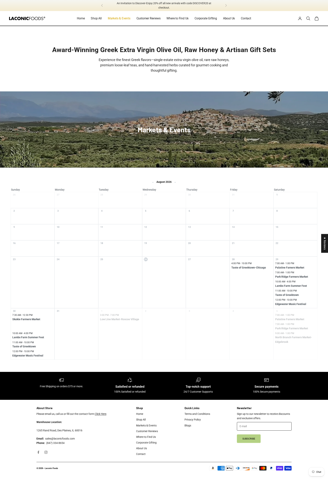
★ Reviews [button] (324, 243)
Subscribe (248, 438)
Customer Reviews (148, 18)
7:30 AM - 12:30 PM (22, 315)
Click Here (100, 413)
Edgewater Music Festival (290, 304)
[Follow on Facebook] (38, 452)
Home (81, 18)
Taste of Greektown (287, 294)
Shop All (96, 18)
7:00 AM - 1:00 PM (284, 263)
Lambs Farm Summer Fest (291, 285)
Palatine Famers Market (289, 267)
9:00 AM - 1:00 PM (284, 333)
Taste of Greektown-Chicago (248, 267)
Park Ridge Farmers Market (291, 276)
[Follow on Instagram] (46, 452)
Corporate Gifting (206, 18)
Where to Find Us (177, 18)
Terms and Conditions (197, 413)
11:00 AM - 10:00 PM (286, 290)
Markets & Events (119, 18)
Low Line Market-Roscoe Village (119, 319)
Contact (246, 18)
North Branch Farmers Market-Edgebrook (293, 339)
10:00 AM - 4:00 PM (285, 281)
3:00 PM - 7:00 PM (109, 315)
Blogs (187, 425)
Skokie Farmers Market (26, 319)
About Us (229, 18)
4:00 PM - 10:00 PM (241, 263)
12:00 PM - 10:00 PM (286, 300)
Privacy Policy (192, 419)
